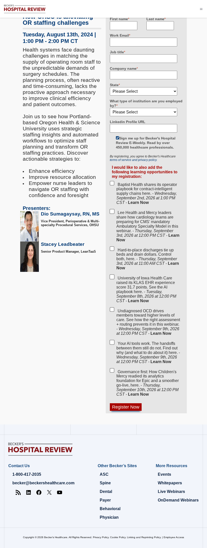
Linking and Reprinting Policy (144, 537)
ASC (104, 474)
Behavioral (110, 509)
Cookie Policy (117, 537)
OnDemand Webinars (178, 500)
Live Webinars (171, 491)
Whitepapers (170, 483)
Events (164, 474)
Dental (106, 491)
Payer (105, 500)
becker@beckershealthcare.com (43, 483)
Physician (109, 517)
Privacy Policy (101, 537)
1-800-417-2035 (26, 474)
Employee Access (174, 537)
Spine (105, 483)
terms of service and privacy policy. (133, 160)
